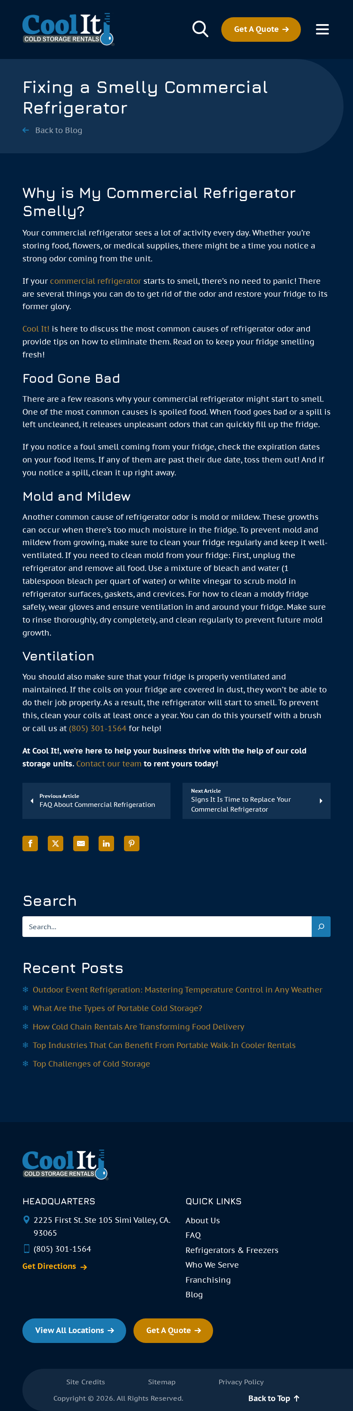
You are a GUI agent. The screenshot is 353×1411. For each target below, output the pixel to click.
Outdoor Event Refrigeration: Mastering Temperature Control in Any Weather (177, 990)
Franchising (208, 1280)
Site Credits (85, 1381)
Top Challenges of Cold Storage (91, 1064)
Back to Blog (58, 130)
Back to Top (269, 1398)
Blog (194, 1294)
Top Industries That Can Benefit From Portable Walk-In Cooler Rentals (164, 1045)
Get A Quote (256, 29)
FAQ (193, 1235)
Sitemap (162, 1381)
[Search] (321, 926)
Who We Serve (212, 1265)
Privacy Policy (241, 1381)
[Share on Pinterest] (131, 844)
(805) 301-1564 (98, 728)
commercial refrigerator (95, 281)
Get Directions (49, 1266)
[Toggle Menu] (322, 29)
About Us (203, 1220)
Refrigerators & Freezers (232, 1250)
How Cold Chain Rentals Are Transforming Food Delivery (139, 1027)
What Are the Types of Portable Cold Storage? (117, 1008)
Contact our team (109, 764)
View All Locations (69, 1330)
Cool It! (36, 329)
